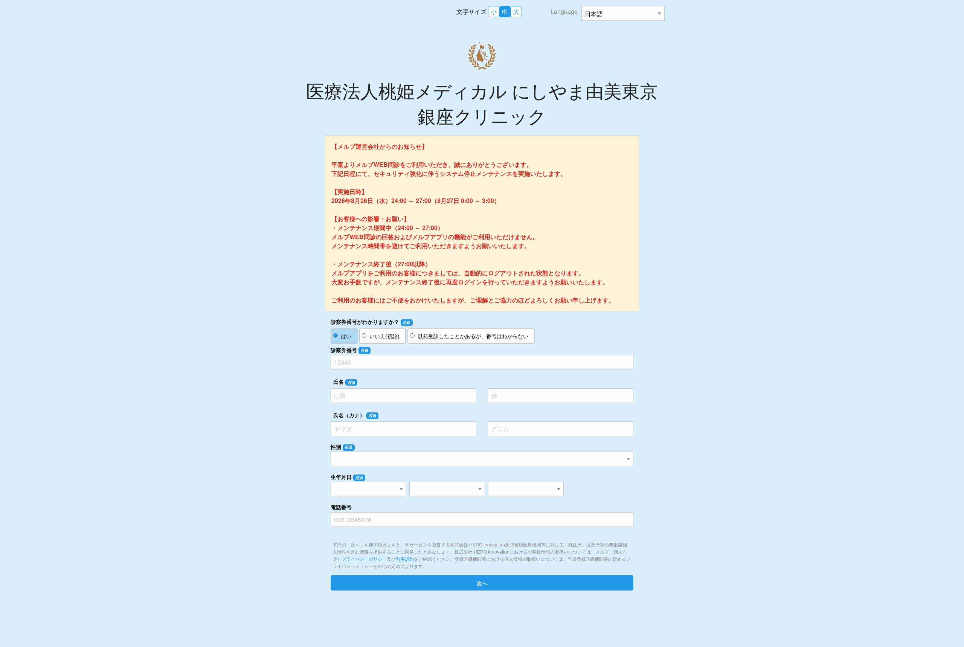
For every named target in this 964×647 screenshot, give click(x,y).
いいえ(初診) (384, 336)
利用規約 (405, 558)
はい (346, 336)
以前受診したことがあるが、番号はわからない (473, 336)
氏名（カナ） (354, 415)
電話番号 (341, 507)
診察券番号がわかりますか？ (370, 321)
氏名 (344, 381)
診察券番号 (349, 350)
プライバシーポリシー (364, 558)
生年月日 (347, 477)
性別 (341, 446)
